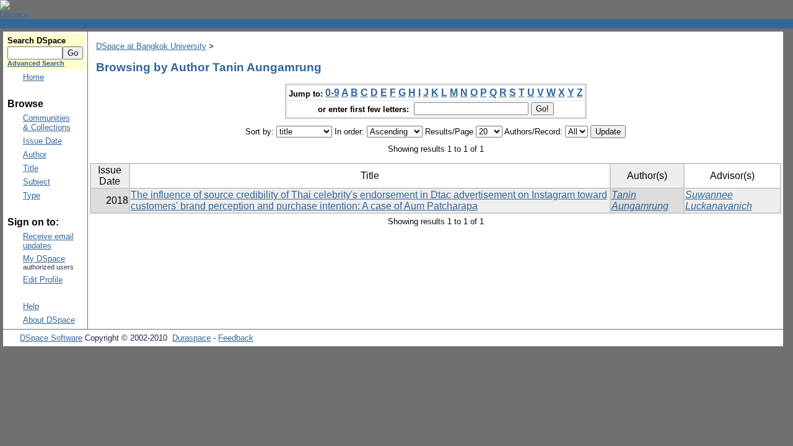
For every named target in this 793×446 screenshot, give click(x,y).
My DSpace (44, 258)
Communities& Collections (47, 122)
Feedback (235, 338)
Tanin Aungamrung (639, 200)
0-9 (332, 92)
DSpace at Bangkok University (151, 46)
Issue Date (42, 141)
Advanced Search (35, 63)
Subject (36, 181)
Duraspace (191, 338)
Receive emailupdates (48, 241)
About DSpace (49, 320)
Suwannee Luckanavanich (718, 200)
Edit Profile (43, 279)
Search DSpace (36, 40)
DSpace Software (51, 338)
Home (33, 77)
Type (31, 195)
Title (30, 168)
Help (31, 306)
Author (34, 154)
